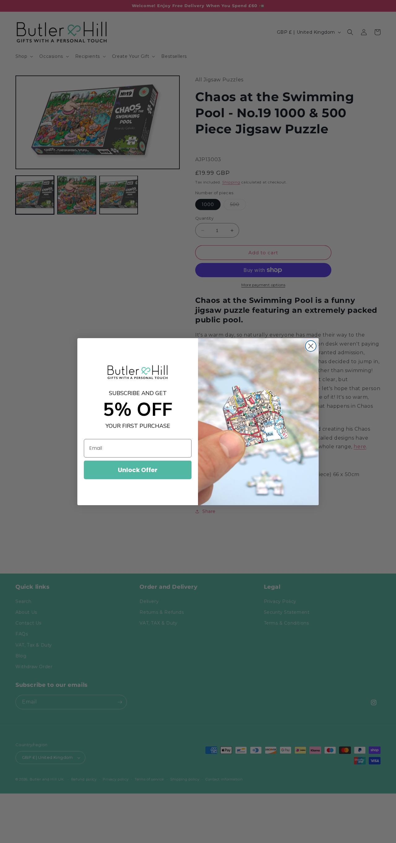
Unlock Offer (137, 470)
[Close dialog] (310, 346)
